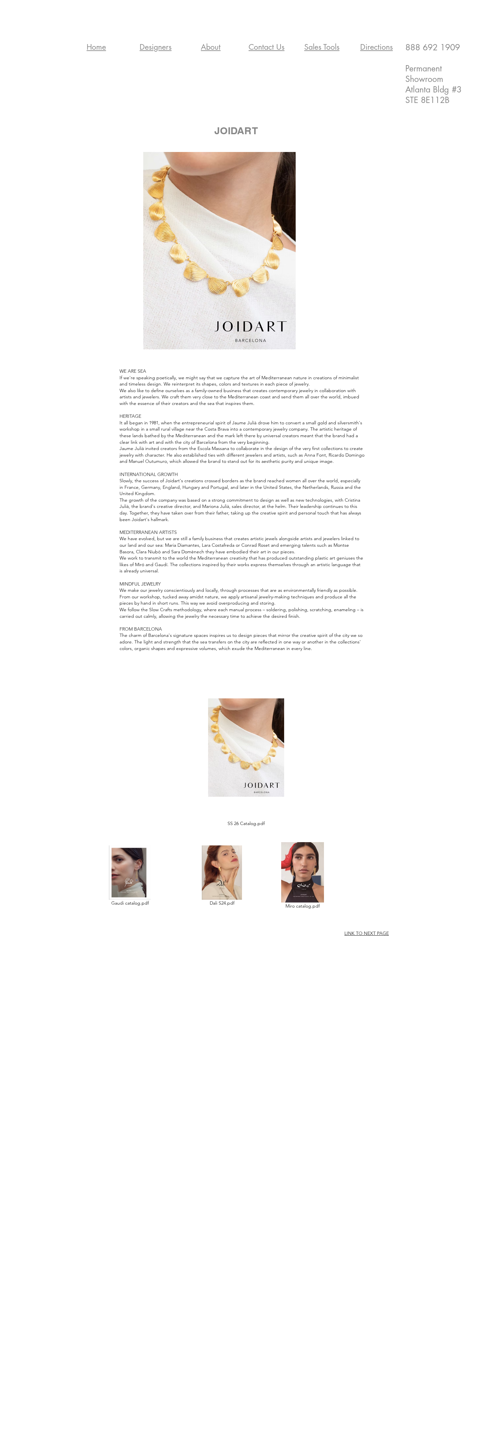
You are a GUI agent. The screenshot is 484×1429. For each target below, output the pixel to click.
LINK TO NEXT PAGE (366, 933)
